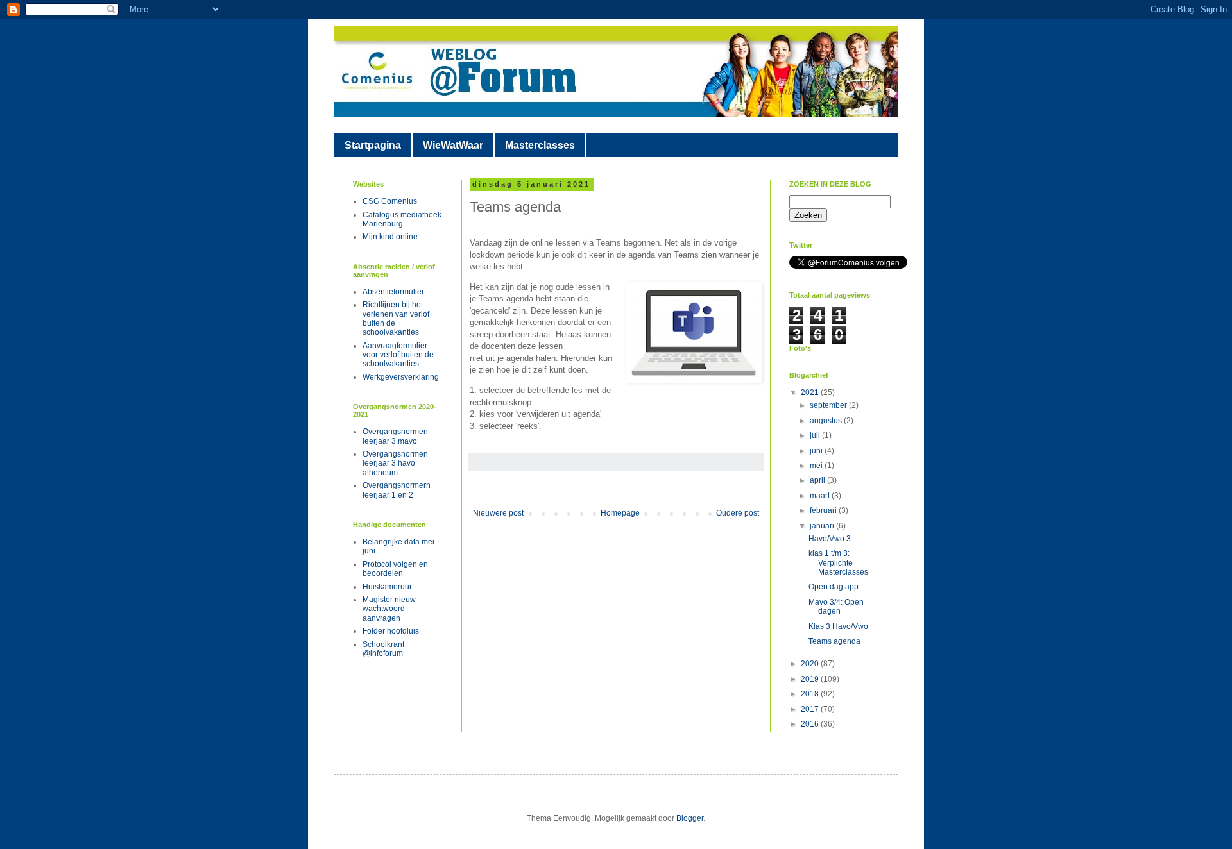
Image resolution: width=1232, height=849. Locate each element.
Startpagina (373, 145)
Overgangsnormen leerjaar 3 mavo (395, 436)
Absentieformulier (393, 291)
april (818, 480)
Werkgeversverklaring (401, 377)
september (829, 405)
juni (817, 450)
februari (824, 510)
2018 (811, 693)
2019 (811, 679)
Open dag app (834, 586)
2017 (811, 709)
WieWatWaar (453, 145)
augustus (827, 420)
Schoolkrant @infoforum (383, 649)
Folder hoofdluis (391, 630)
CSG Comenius (390, 201)
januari (823, 525)
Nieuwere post (498, 513)
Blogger (689, 818)
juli (816, 435)
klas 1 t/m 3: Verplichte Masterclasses (838, 562)
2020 (811, 663)
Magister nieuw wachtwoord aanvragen (389, 609)
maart (821, 495)
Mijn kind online (390, 236)
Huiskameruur (387, 586)
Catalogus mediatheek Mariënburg (402, 219)
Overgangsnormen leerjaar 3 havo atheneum (395, 463)
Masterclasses (540, 145)
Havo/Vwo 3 (830, 538)
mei (817, 465)
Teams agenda (834, 641)
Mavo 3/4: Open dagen (836, 607)
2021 (811, 392)
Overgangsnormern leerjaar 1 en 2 (397, 490)
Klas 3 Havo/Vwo (838, 626)
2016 (811, 723)
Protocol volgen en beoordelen (395, 569)
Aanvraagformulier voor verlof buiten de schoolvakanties (398, 355)
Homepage (620, 513)
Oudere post (737, 513)
